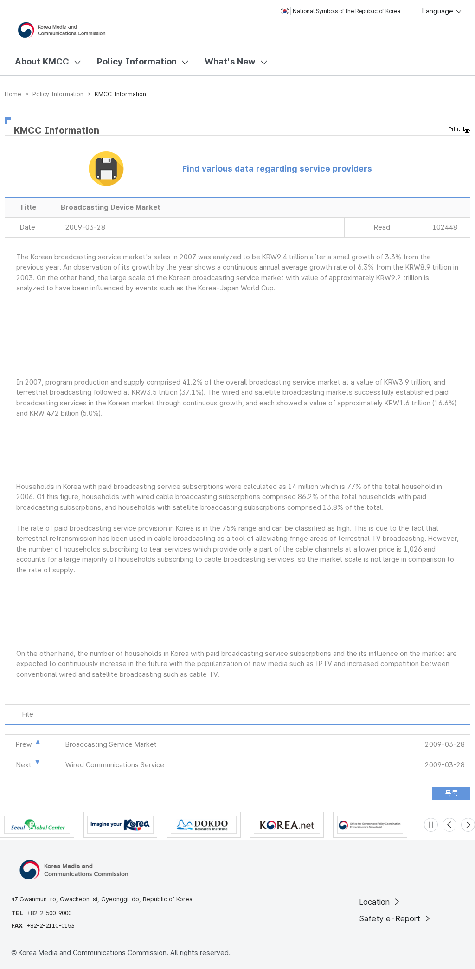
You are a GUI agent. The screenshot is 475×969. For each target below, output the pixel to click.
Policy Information (137, 61)
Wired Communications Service (114, 765)
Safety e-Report (391, 918)
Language (438, 11)
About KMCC (42, 61)
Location (375, 901)
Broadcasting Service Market (111, 744)
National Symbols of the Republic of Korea (346, 11)
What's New (230, 61)
